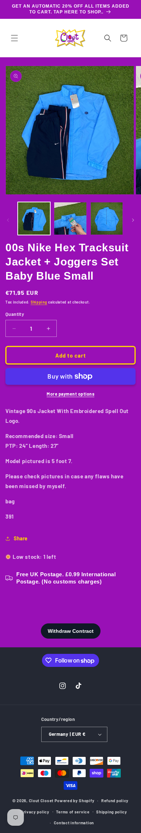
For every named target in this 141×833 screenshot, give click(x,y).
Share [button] (21, 538)
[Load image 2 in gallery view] (70, 218)
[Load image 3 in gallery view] (106, 218)
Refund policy (115, 800)
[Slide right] (133, 220)
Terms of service (72, 811)
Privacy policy (35, 811)
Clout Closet (42, 800)
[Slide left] (8, 220)
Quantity (14, 314)
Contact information (74, 822)
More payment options (70, 393)
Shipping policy (111, 811)
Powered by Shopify (75, 800)
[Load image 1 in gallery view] (34, 218)
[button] (14, 38)
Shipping (39, 302)
